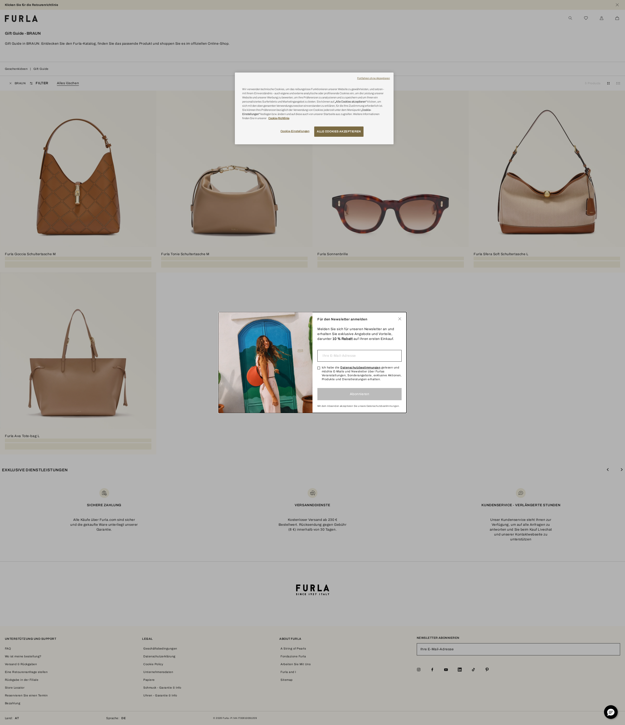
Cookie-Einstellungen (295, 131)
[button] (611, 712)
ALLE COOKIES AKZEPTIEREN (339, 131)
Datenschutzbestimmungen (360, 367)
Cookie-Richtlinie (278, 118)
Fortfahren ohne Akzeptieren (373, 78)
